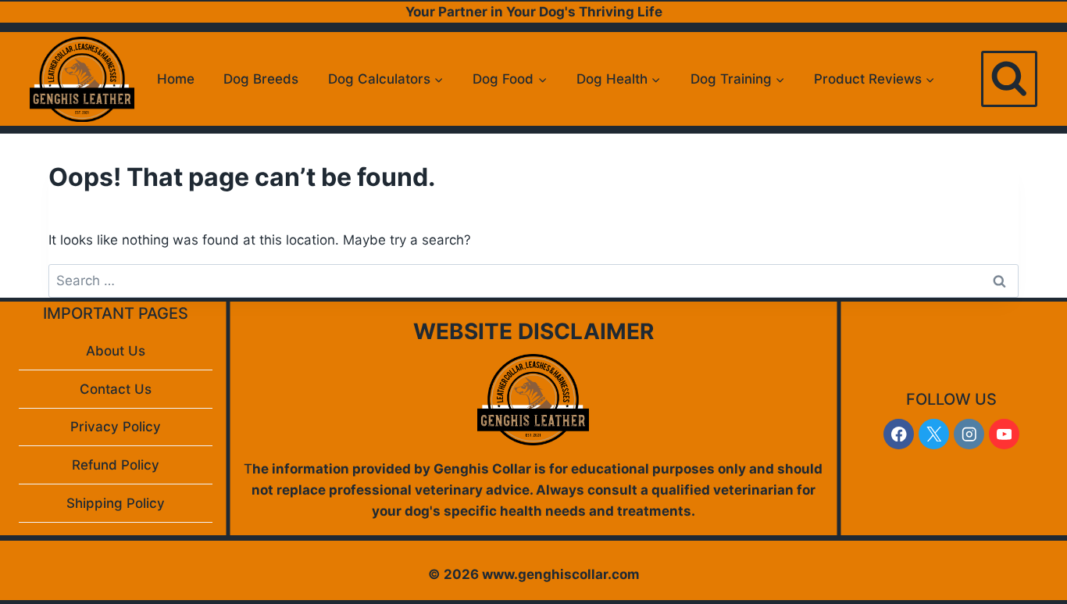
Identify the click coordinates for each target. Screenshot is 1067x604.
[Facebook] (898, 434)
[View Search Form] (1009, 79)
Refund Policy (115, 465)
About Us (115, 351)
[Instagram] (969, 434)
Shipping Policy (115, 503)
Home (175, 79)
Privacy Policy (115, 426)
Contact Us (116, 389)
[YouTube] (1004, 434)
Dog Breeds (260, 79)
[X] (934, 434)
